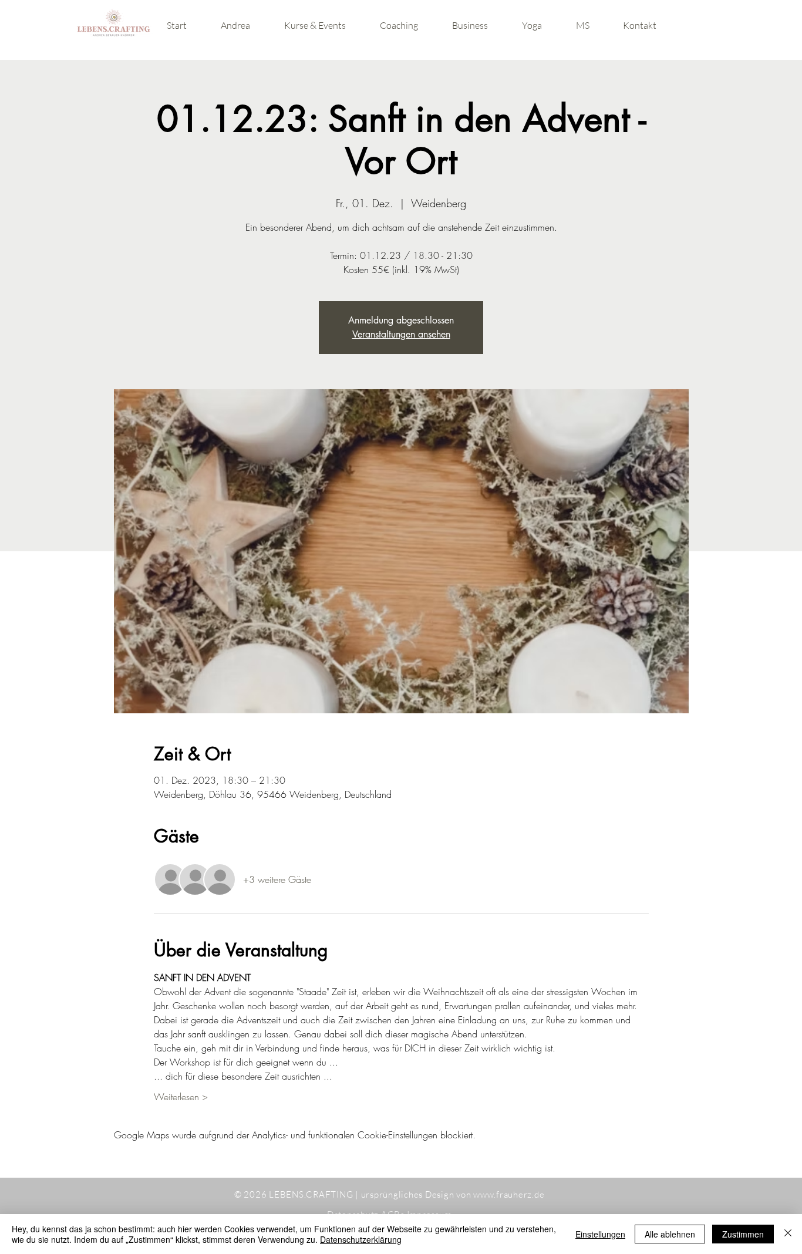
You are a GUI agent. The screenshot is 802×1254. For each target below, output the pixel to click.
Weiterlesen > (181, 1096)
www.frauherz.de (508, 1194)
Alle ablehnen (670, 1234)
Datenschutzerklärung (361, 1239)
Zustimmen (743, 1234)
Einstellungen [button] (600, 1234)
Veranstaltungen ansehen (401, 334)
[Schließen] (788, 1234)
